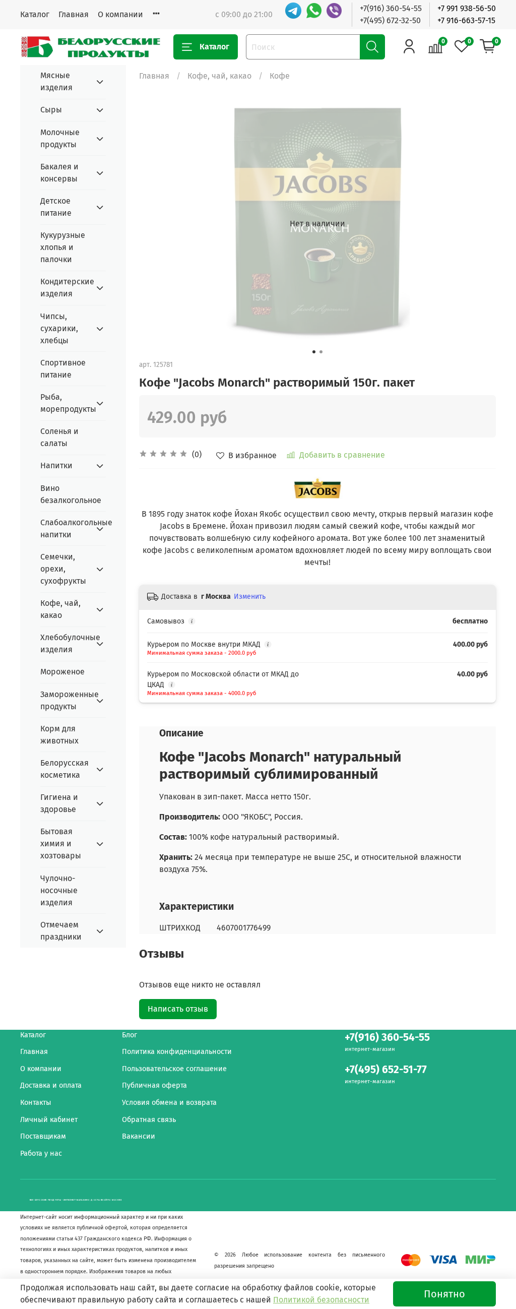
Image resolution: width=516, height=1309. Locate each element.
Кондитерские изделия (65, 287)
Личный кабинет (49, 1119)
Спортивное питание (63, 369)
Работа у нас (41, 1153)
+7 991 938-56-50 (466, 8)
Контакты (35, 1102)
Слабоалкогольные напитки (65, 528)
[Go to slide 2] (320, 351)
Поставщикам (43, 1136)
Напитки (56, 465)
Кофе (280, 76)
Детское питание (56, 207)
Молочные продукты (60, 138)
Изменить (250, 596)
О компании (120, 14)
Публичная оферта (154, 1085)
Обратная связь (149, 1119)
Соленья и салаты (59, 437)
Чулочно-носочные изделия (59, 890)
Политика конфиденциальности (177, 1051)
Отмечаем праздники (61, 931)
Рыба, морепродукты (65, 403)
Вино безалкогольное (70, 494)
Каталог (34, 14)
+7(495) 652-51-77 (386, 1070)
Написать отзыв (178, 1009)
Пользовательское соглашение (174, 1069)
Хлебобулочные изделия (65, 643)
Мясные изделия (56, 81)
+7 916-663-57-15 (466, 20)
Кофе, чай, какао (219, 76)
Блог (129, 1035)
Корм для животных (59, 734)
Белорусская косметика (64, 769)
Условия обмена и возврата (169, 1102)
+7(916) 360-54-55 (391, 8)
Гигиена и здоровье (59, 803)
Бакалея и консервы (59, 172)
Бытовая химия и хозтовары (60, 843)
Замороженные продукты (65, 700)
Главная (73, 14)
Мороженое (62, 671)
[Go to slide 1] (313, 351)
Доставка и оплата (51, 1085)
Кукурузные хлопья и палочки (62, 247)
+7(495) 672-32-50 (390, 20)
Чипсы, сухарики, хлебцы (59, 328)
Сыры (51, 109)
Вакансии (138, 1136)
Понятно (444, 1294)
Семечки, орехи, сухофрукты (63, 569)
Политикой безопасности (321, 1299)
